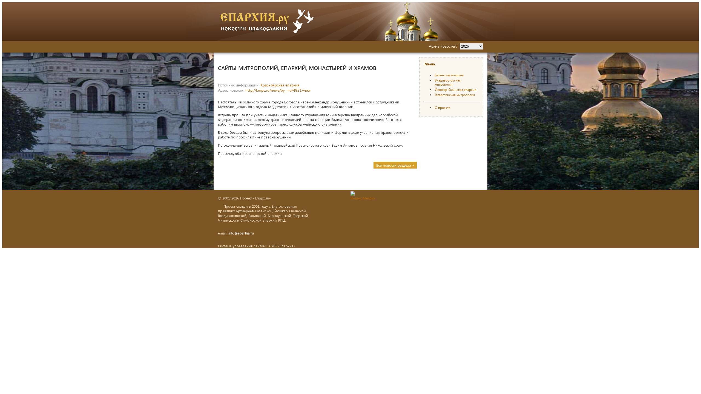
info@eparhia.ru (241, 233)
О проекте (442, 108)
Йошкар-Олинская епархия (455, 90)
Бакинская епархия (449, 75)
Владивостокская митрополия (448, 82)
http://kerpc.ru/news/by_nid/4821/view (278, 90)
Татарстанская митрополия (455, 95)
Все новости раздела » (395, 165)
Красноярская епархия (279, 85)
